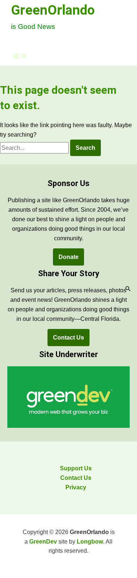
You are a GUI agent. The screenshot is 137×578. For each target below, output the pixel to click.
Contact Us (68, 337)
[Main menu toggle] (20, 56)
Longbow (90, 541)
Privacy (75, 487)
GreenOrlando (53, 10)
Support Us (76, 468)
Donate (68, 257)
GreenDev (43, 541)
